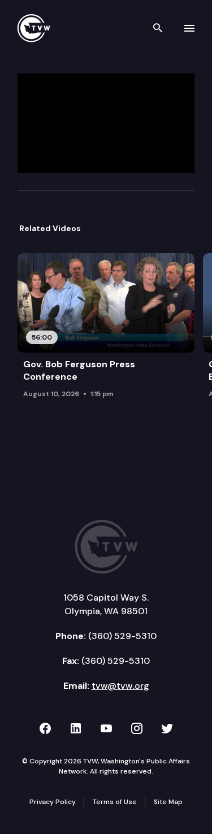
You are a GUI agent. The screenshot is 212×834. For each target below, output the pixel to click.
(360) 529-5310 (122, 636)
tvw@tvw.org (120, 686)
